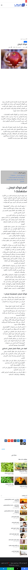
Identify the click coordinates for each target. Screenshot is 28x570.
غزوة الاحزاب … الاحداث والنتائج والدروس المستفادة (11, 505)
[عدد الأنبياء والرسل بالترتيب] (23, 547)
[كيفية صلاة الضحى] (23, 553)
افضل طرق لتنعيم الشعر (20, 1)
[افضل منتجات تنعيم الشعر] (23, 541)
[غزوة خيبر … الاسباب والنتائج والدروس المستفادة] (23, 501)
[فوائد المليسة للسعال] (7, 467)
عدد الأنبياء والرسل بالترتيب (14, 545)
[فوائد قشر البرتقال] (21, 481)
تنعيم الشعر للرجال (15, 522)
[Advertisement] (14, 22)
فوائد (21, 38)
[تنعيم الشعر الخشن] (23, 518)
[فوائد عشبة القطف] (21, 466)
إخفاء (16, 172)
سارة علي (24, 47)
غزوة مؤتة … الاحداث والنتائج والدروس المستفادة (11, 511)
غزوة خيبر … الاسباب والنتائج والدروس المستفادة (11, 500)
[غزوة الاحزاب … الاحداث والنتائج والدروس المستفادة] (23, 506)
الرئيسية (24, 38)
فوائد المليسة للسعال (9, 473)
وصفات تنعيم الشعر (15, 528)
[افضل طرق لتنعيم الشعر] (23, 535)
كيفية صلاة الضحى (15, 551)
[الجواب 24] (19, 5)
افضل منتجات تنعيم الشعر (14, 540)
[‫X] (21, 440)
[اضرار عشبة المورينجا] (7, 480)
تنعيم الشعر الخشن (15, 517)
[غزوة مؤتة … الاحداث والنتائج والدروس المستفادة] (23, 512)
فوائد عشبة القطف (23, 471)
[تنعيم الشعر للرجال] (23, 524)
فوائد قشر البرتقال (23, 486)
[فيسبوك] (24, 440)
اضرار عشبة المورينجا (9, 484)
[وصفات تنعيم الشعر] (23, 530)
